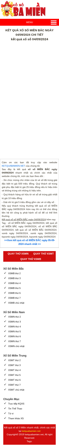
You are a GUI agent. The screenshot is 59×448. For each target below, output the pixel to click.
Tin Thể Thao (15, 408)
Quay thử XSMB (30, 259)
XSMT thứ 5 (14, 375)
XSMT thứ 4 (14, 370)
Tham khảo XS (16, 418)
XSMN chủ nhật (16, 346)
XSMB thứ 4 (14, 283)
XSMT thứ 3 (14, 365)
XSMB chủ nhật (16, 303)
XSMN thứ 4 (14, 326)
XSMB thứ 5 (14, 288)
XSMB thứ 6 (14, 293)
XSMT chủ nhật (16, 389)
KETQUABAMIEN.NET (13, 166)
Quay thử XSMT (43, 253)
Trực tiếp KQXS (16, 403)
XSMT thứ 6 (14, 380)
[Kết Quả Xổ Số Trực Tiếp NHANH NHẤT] (24, 9)
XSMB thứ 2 (14, 273)
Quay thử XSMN (18, 253)
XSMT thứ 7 (14, 385)
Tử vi (10, 413)
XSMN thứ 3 (14, 321)
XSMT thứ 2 (14, 360)
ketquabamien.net (31, 431)
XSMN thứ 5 (14, 331)
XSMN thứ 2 (14, 316)
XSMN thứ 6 (14, 336)
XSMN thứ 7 (14, 341)
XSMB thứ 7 (14, 298)
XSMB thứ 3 (14, 278)
